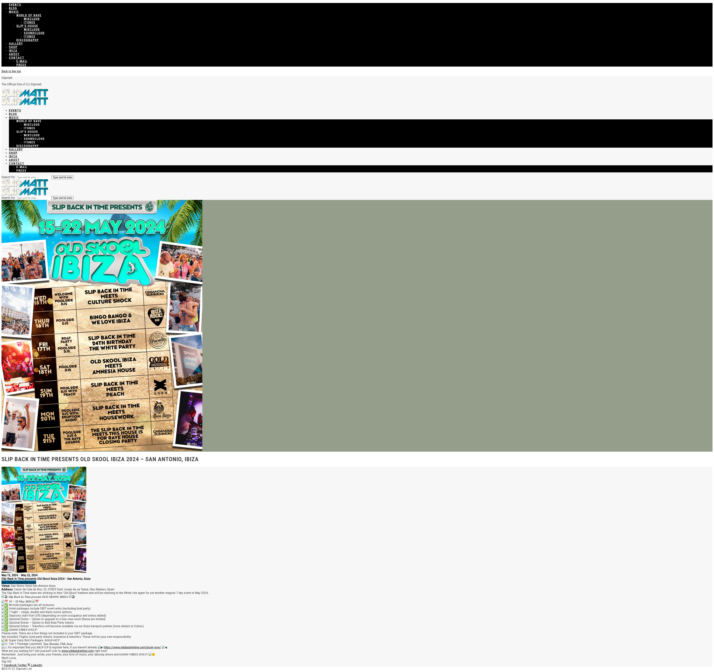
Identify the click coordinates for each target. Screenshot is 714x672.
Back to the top (11, 71)
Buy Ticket (8, 582)
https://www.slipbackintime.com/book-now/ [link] (132, 647)
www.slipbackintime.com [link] (78, 651)
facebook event (26, 582)
